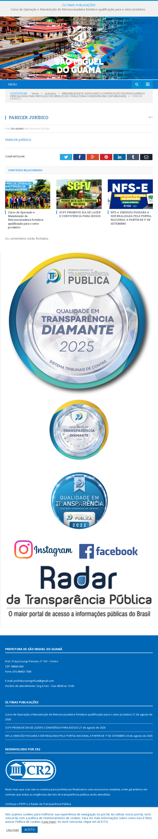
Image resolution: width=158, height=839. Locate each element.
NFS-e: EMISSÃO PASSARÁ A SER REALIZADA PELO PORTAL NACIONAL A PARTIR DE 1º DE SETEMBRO (131, 217)
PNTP (22, 804)
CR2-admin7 (17, 128)
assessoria (101, 789)
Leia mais (48, 821)
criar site (30, 789)
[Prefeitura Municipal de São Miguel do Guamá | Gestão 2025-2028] (79, 48)
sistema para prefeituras (55, 789)
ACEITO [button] (29, 829)
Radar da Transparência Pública (51, 804)
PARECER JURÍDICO (18, 140)
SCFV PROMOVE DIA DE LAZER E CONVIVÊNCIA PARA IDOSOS (78, 9)
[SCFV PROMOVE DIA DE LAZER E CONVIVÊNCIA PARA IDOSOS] (78, 194)
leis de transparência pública (71, 794)
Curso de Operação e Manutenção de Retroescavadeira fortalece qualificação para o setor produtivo (25, 219)
